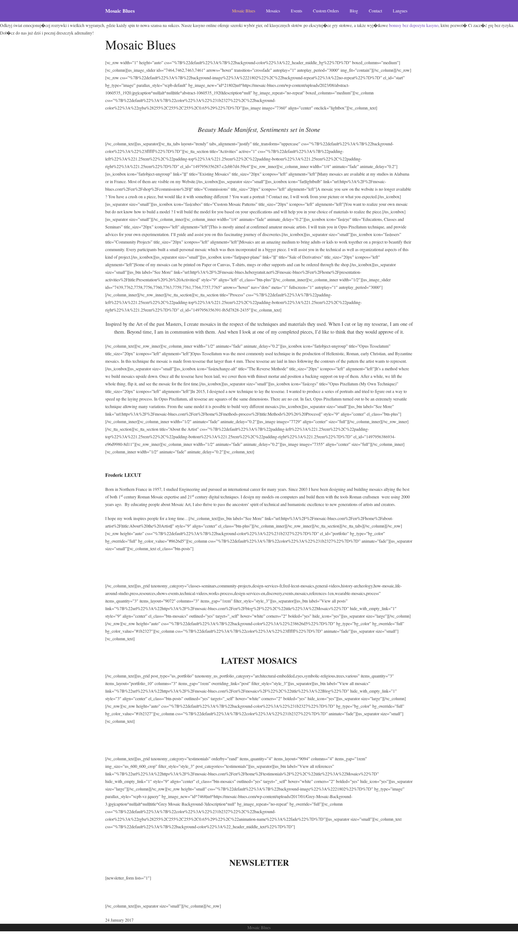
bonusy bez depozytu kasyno (413, 25)
